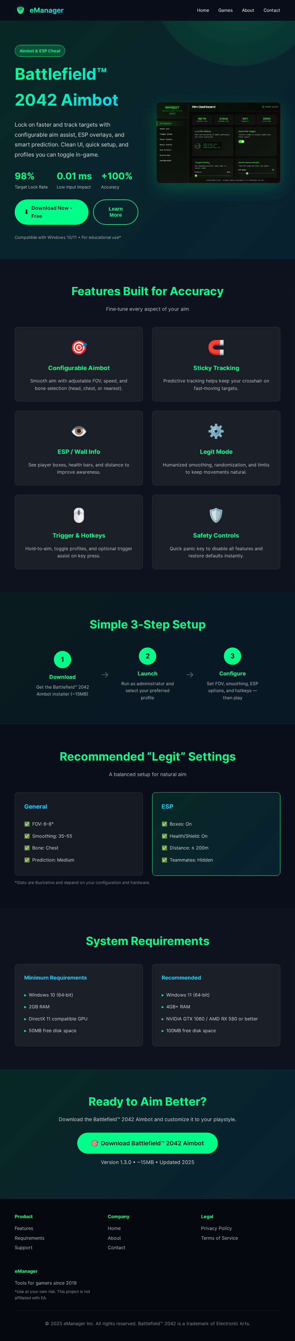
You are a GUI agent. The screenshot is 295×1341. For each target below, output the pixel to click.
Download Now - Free (48, 212)
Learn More (116, 212)
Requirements (29, 1238)
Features (24, 1228)
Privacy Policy (216, 1228)
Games (225, 10)
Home (203, 10)
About (248, 10)
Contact (272, 10)
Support (24, 1247)
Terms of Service (219, 1238)
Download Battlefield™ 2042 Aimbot (147, 1143)
